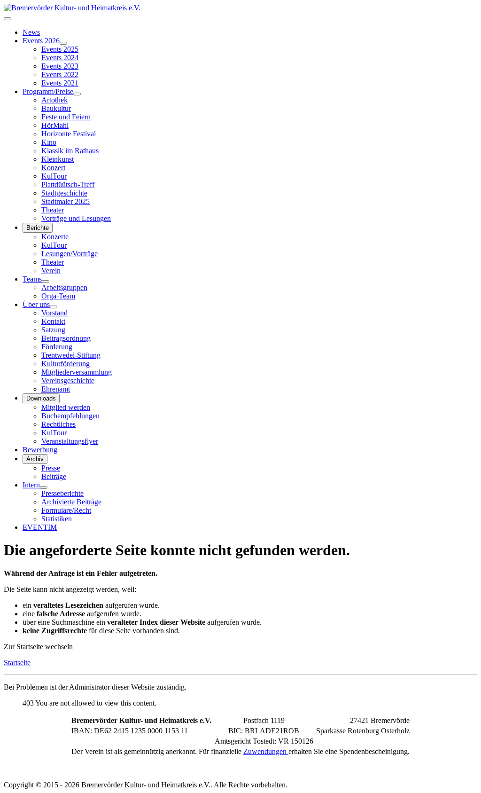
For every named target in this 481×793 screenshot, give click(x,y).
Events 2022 (59, 75)
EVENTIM (40, 527)
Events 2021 (59, 83)
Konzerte (55, 237)
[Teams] (45, 281)
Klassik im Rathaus (70, 151)
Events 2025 (59, 49)
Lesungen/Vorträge (69, 254)
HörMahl (55, 125)
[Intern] (43, 487)
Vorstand (54, 313)
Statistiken (56, 519)
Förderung (56, 347)
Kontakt (53, 321)
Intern (31, 485)
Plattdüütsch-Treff (67, 184)
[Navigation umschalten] (7, 18)
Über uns (36, 304)
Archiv (35, 459)
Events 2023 (59, 66)
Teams (32, 279)
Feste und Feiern (66, 117)
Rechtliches (58, 424)
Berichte (37, 227)
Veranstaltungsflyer (69, 441)
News (31, 32)
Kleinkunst (57, 159)
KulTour (54, 176)
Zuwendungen (265, 751)
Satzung (53, 330)
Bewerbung (40, 450)
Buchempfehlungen (70, 416)
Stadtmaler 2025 (65, 201)
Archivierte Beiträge (71, 502)
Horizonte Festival (68, 134)
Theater (52, 210)
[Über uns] (53, 307)
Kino (48, 142)
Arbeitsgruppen (64, 287)
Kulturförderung (65, 364)
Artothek (54, 100)
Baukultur (56, 108)
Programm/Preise (48, 91)
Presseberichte (62, 493)
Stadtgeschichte (64, 193)
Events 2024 (59, 58)
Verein (51, 271)
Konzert (53, 168)
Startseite (17, 663)
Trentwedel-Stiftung (71, 355)
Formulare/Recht (66, 510)
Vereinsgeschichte (67, 381)
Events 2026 (41, 41)
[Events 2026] (63, 43)
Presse (50, 468)
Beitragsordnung (66, 338)
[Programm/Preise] (77, 94)
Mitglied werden (65, 407)
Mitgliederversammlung (76, 372)
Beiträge (53, 476)
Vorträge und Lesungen (76, 218)
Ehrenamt (55, 389)
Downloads (41, 398)
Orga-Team (58, 296)
